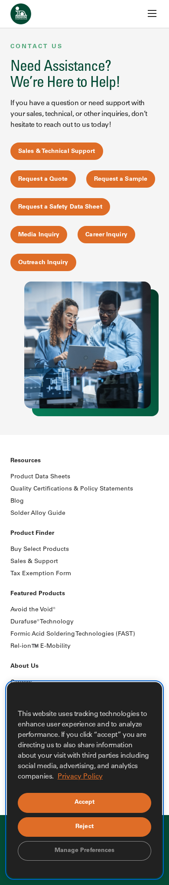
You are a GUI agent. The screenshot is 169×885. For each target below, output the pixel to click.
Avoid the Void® (32, 610)
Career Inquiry (106, 235)
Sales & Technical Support (56, 152)
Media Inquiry (38, 235)
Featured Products (37, 594)
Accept (85, 802)
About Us (24, 666)
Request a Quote (43, 179)
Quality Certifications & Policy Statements (71, 489)
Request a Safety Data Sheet (60, 207)
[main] (84, 217)
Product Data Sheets (40, 477)
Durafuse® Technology (42, 622)
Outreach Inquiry (43, 263)
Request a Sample (121, 179)
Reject (84, 827)
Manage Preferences (85, 851)
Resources (25, 461)
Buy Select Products (39, 550)
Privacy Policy (80, 776)
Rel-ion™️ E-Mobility (40, 646)
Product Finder (32, 533)
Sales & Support (34, 562)
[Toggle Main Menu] (152, 13)
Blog (17, 501)
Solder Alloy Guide (37, 513)
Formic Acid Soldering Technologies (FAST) (72, 634)
